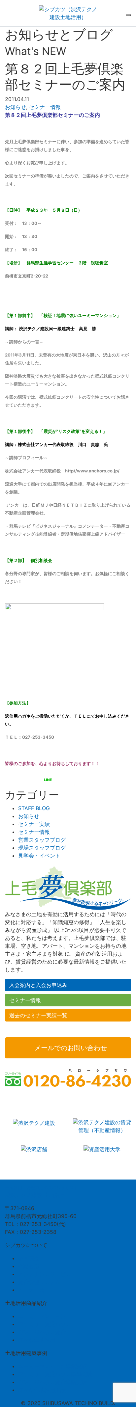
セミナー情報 (45, 107)
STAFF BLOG (34, 808)
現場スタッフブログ (42, 847)
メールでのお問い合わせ (70, 1048)
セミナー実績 (34, 824)
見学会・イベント (39, 855)
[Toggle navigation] (128, 15)
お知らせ (15, 107)
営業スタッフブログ (42, 839)
